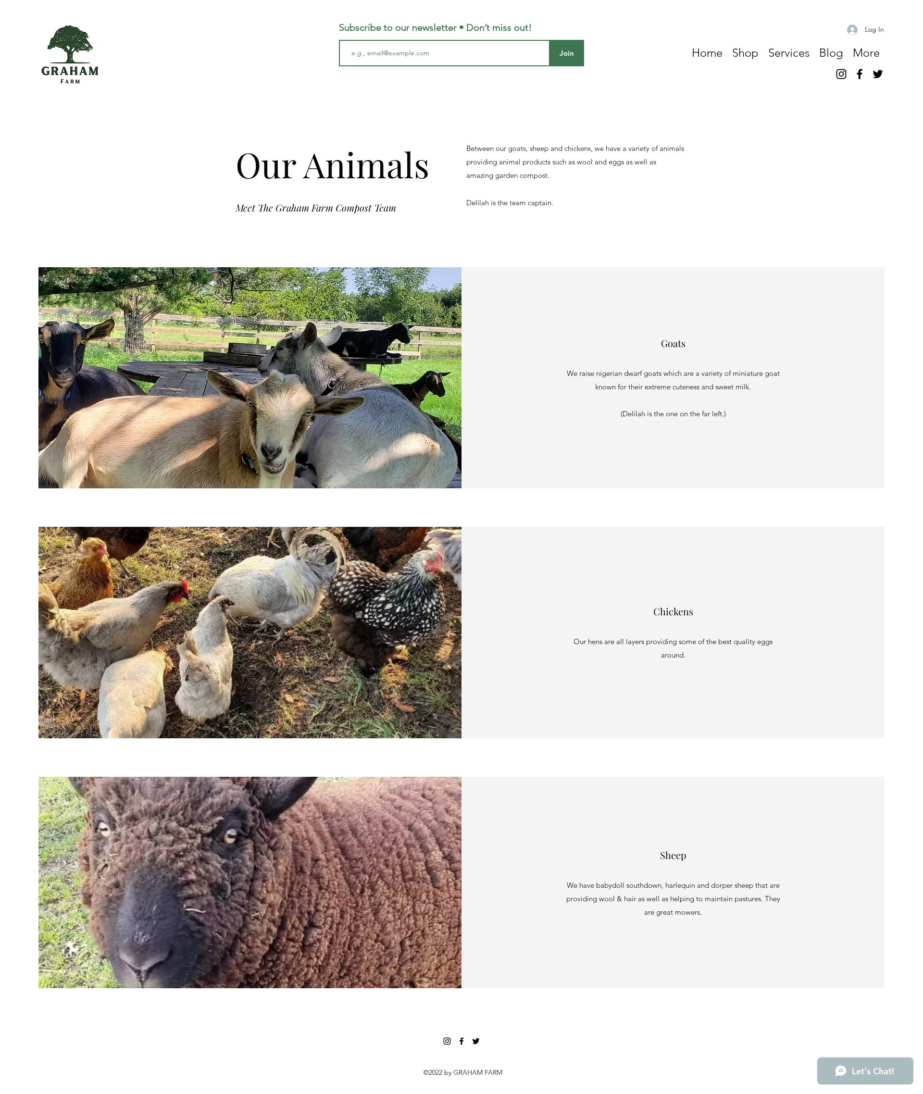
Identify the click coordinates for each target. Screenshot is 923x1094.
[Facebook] (859, 74)
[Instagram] (841, 74)
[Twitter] (878, 74)
